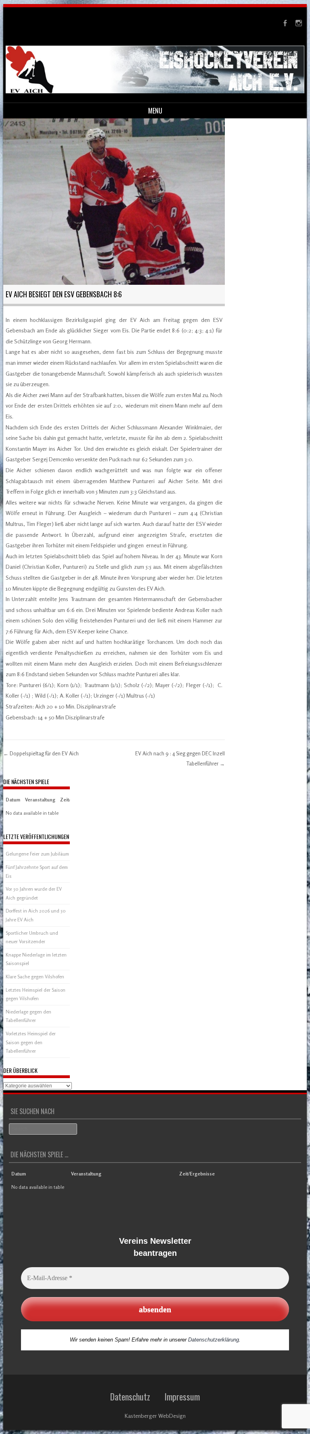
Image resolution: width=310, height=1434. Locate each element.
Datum (13, 800)
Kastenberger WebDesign (155, 1415)
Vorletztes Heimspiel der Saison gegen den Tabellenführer (31, 1042)
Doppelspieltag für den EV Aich (41, 753)
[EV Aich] (155, 91)
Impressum (182, 1396)
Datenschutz (130, 1396)
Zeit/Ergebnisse (197, 1174)
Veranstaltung (40, 800)
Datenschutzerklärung (213, 1340)
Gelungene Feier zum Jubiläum (37, 854)
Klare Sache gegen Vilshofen (35, 977)
